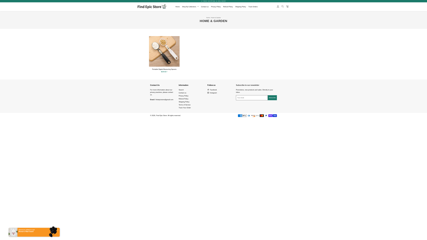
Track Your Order (185, 108)
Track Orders (253, 7)
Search (181, 90)
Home (177, 7)
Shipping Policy (240, 7)
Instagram (213, 93)
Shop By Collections (189, 7)
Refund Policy (228, 7)
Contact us (205, 7)
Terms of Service (184, 105)
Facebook (213, 90)
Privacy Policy (216, 7)
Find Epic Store (161, 115)
